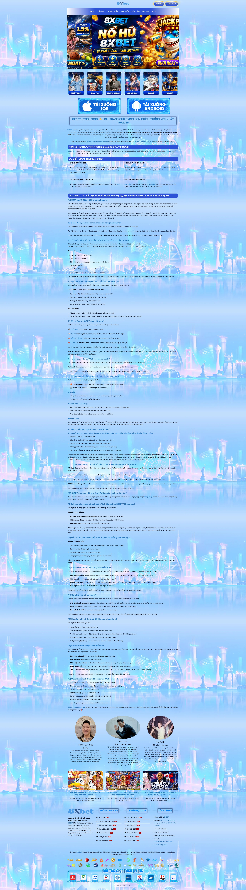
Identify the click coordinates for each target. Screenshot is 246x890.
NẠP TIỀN (125, 11)
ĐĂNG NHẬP (113, 11)
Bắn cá (79, 340)
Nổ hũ (73, 340)
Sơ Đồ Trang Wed (160, 847)
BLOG (154, 11)
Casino (73, 336)
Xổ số (73, 345)
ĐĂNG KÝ (102, 11)
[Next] (174, 42)
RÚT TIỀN (135, 11)
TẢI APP (145, 11)
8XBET (92, 11)
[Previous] (71, 42)
